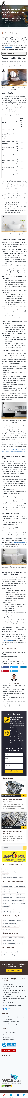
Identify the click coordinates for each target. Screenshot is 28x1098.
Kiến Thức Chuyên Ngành (10, 933)
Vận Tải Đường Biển (8, 947)
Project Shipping (10, 47)
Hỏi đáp (24, 1097)
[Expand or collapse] (25, 54)
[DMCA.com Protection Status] (6, 1086)
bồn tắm (21, 58)
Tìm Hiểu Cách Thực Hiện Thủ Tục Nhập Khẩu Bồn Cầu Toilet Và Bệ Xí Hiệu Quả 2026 (14, 451)
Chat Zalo (18, 1097)
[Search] (25, 848)
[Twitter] (6, 1009)
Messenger (11, 1097)
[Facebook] (2, 1009)
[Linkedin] (9, 1009)
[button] (5, 667)
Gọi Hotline (4, 1097)
